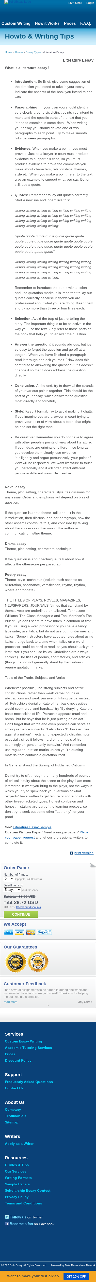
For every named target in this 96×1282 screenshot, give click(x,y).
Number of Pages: (16, 874)
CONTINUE (21, 914)
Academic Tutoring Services (28, 1048)
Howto (19, 52)
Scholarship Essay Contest (27, 1190)
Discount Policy (18, 1060)
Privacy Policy (17, 1197)
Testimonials (15, 1116)
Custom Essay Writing (23, 1041)
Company (13, 1109)
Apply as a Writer (19, 1144)
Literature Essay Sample (32, 827)
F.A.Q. (85, 23)
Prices (70, 23)
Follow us (18, 1217)
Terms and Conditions (23, 1203)
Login (90, 3)
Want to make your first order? (46, 1276)
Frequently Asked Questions (29, 1082)
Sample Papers (17, 1184)
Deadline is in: (13, 885)
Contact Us (14, 1088)
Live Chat (75, 3)
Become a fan (21, 1224)
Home (8, 52)
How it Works (47, 23)
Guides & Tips (17, 1165)
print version (84, 853)
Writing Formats (18, 1178)
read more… (12, 1002)
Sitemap (11, 1122)
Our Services (15, 1171)
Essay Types (33, 52)
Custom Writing (16, 23)
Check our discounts (28, 907)
